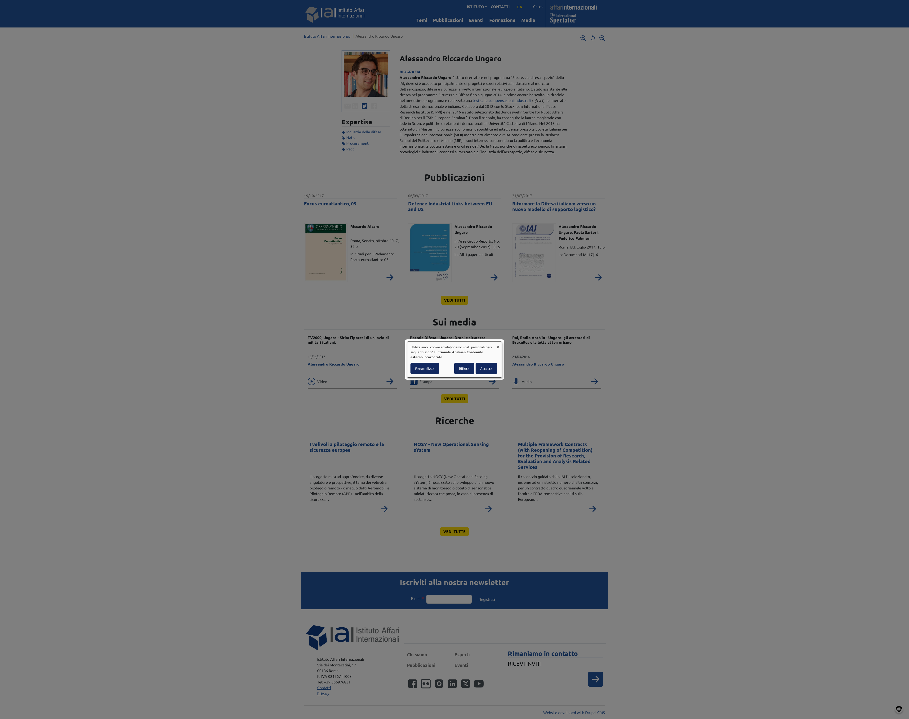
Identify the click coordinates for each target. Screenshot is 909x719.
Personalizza (424, 368)
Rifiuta (464, 368)
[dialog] (454, 360)
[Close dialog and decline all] (498, 345)
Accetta (486, 368)
